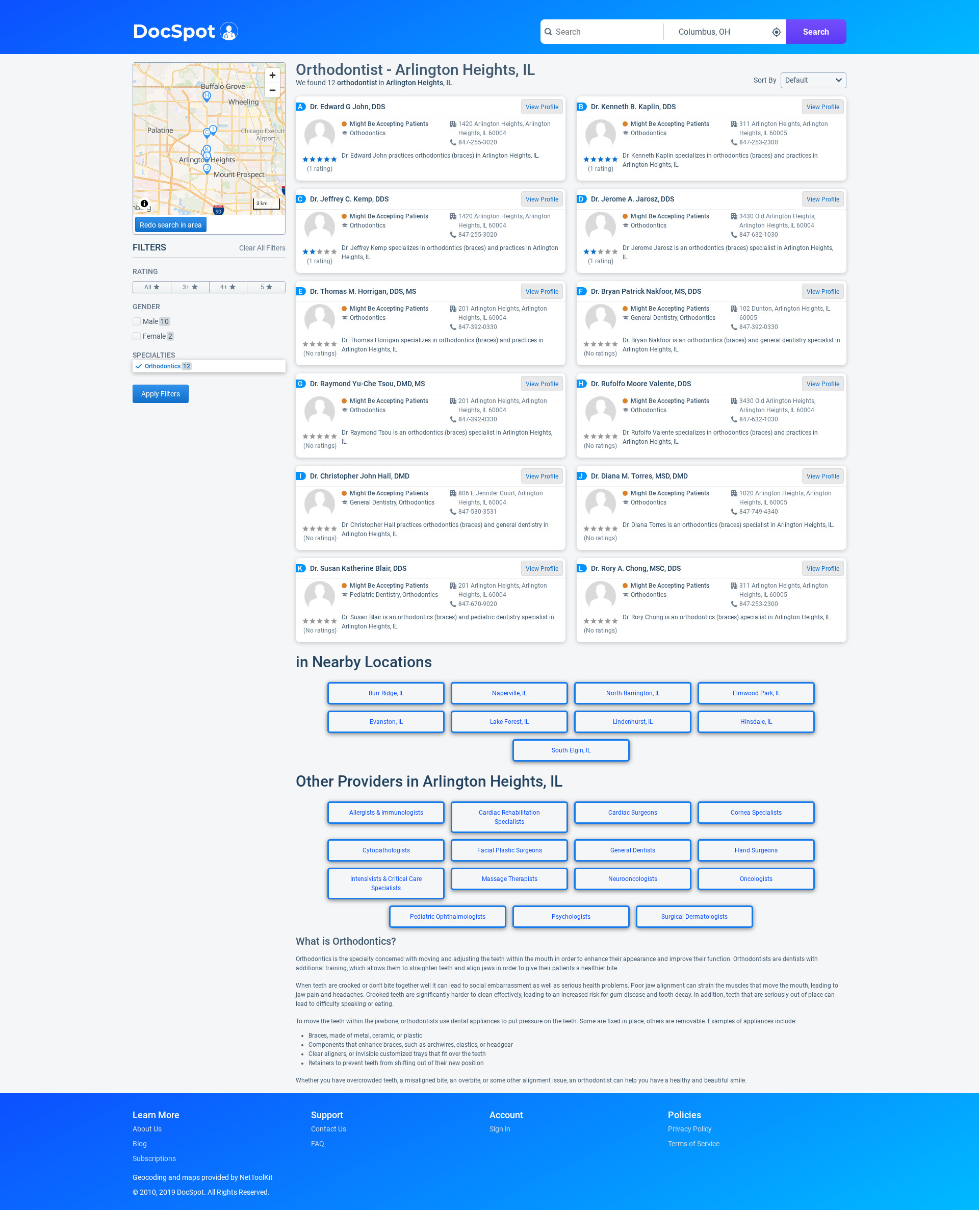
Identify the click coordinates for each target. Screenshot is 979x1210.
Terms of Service (693, 1144)
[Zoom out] (272, 90)
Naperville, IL (509, 693)
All (147, 287)
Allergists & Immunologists (386, 812)
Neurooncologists (632, 879)
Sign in (500, 1129)
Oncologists (756, 879)
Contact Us (328, 1129)
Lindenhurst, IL (633, 721)
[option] (215, 366)
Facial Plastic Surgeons (509, 850)
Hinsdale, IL (756, 721)
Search (816, 32)
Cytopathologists (386, 850)
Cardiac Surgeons (632, 812)
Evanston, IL (386, 721)
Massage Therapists (509, 879)
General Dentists (632, 850)
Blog (140, 1144)
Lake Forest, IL (509, 721)
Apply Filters (160, 394)
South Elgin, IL (571, 750)
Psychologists (571, 916)
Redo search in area (171, 225)
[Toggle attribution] (144, 203)
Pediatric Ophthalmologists (447, 916)
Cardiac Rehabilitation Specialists (509, 817)
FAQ (317, 1144)
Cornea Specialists (756, 812)
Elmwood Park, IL (756, 693)
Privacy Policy (690, 1129)
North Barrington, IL (633, 693)
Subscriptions (154, 1158)
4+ (223, 287)
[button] (813, 80)
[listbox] (209, 366)
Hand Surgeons (756, 850)
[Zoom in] (272, 75)
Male (156, 321)
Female (157, 336)
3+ (186, 287)
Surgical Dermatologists (694, 916)
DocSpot (174, 30)
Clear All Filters (262, 248)
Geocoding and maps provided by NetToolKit (203, 1177)
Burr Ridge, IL (386, 693)
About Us (147, 1129)
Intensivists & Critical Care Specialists (386, 883)
